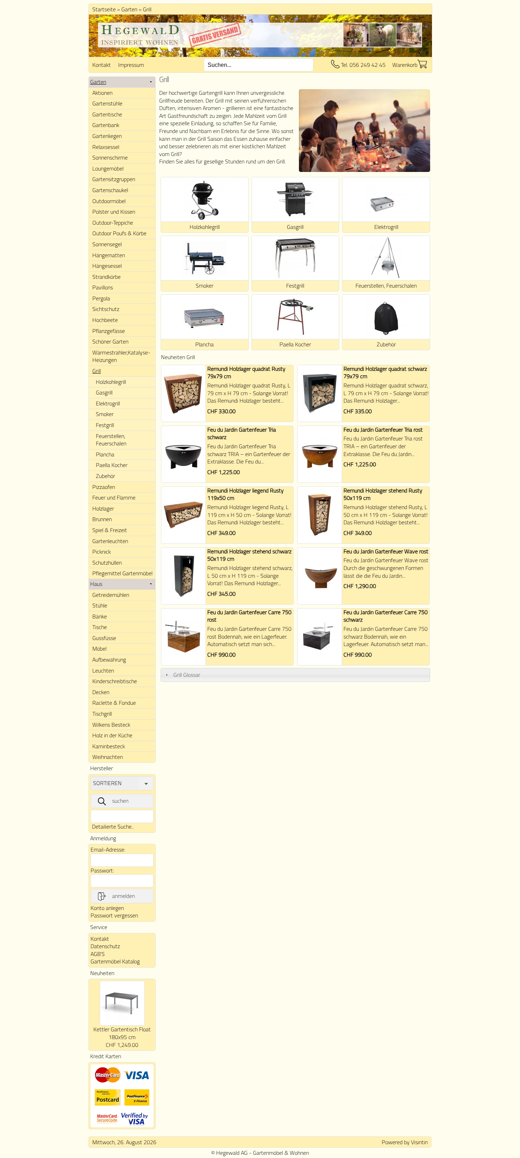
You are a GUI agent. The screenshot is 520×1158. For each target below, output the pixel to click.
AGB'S (98, 954)
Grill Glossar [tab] (186, 674)
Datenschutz (105, 946)
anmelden (123, 896)
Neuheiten (102, 973)
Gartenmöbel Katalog (115, 961)
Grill (147, 9)
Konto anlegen (107, 908)
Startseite (104, 9)
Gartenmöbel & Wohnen (281, 1152)
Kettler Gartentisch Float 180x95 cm (122, 1033)
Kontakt (101, 64)
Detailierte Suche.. (113, 826)
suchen (120, 800)
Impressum (131, 64)
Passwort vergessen (114, 915)
